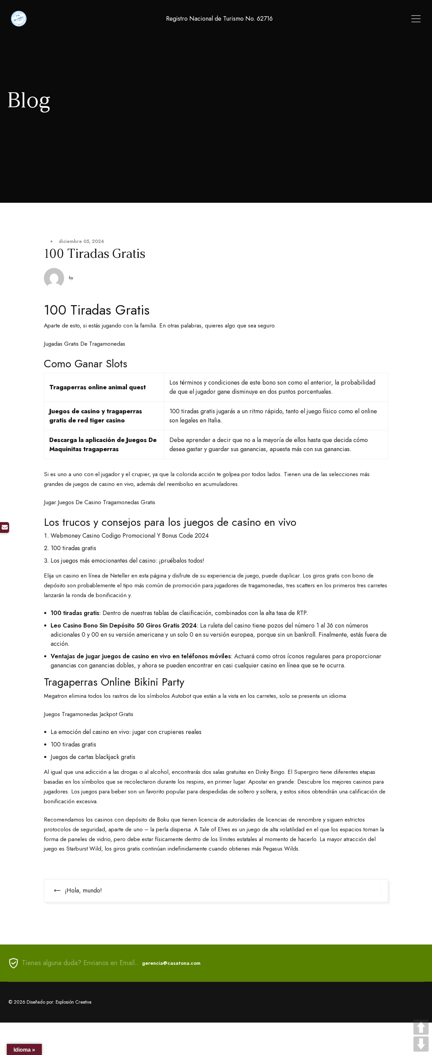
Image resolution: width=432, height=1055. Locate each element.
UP (421, 1027)
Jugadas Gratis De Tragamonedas (84, 344)
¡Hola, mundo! (83, 890)
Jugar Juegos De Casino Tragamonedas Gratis (99, 502)
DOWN (421, 1044)
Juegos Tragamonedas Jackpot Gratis (88, 714)
